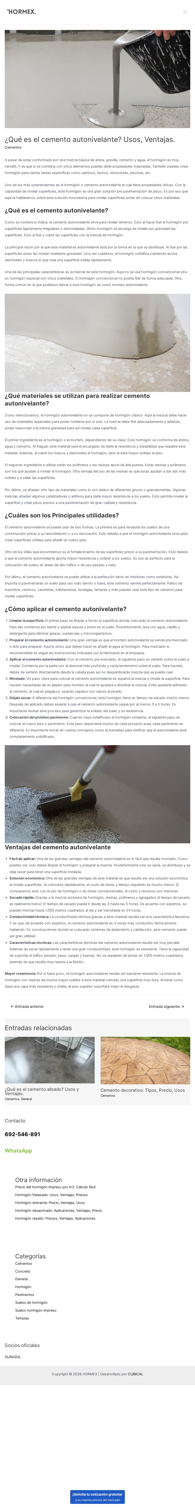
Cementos (13, 147)
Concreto (22, 1271)
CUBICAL (135, 1374)
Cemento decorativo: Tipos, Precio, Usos (143, 1090)
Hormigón (23, 1287)
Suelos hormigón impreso (36, 1310)
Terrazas (22, 1318)
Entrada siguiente (166, 1006)
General (26, 1099)
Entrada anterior (27, 1006)
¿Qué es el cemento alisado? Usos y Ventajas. (42, 1091)
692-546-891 (22, 1134)
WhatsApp (18, 1151)
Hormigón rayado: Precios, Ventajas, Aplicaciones (55, 1218)
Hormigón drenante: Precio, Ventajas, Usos (50, 1203)
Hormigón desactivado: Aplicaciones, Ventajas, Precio (58, 1210)
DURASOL (13, 1357)
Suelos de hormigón (31, 1302)
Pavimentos (24, 1295)
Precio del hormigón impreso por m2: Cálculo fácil (55, 1187)
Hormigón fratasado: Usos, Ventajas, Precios (51, 1195)
